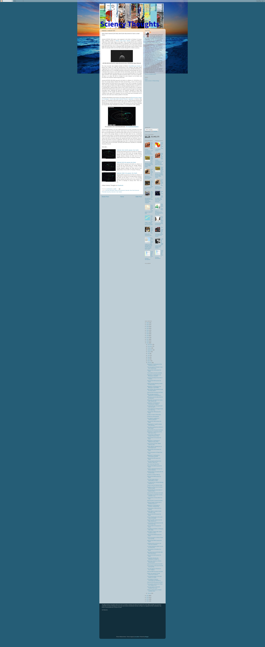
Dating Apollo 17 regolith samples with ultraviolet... (154, 425)
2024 (147, 326)
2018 (147, 337)
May (149, 357)
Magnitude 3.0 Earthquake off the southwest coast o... (154, 365)
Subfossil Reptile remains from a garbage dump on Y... (154, 503)
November (150, 346)
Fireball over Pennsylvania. (153, 416)
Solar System (119, 191)
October (149, 348)
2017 (147, 339)
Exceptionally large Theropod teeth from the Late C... (155, 406)
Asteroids (127, 190)
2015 (147, 342)
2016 (147, 341)
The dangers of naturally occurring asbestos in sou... (154, 495)
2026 (147, 322)
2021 (147, 332)
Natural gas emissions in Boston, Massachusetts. (154, 561)
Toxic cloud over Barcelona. (153, 464)
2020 (147, 333)
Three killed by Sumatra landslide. (154, 372)
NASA (117, 40)
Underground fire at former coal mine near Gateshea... (154, 544)
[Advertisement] (154, 104)
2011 (147, 601)
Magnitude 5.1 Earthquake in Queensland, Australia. (153, 456)
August (149, 351)
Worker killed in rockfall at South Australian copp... (154, 512)
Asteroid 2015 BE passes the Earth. (155, 582)
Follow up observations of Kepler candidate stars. (154, 590)
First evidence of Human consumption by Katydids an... (154, 580)
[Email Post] (119, 188)
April (149, 358)
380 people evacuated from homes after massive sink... (155, 401)
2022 (147, 330)
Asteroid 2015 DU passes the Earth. (155, 392)
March (149, 360)
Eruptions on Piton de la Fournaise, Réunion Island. (155, 488)
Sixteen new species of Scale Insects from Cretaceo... (153, 574)
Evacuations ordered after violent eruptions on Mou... (154, 532)
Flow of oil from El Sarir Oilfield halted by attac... (154, 444)
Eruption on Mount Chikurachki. (154, 414)
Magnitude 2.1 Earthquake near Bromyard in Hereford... (154, 375)
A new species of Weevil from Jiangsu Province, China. (153, 435)
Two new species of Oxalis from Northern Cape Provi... (154, 462)
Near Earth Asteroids (134, 190)
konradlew (137, 636)
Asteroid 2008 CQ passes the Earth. (155, 571)
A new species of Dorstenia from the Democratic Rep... (155, 523)
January (149, 593)
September (150, 349)
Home (122, 196)
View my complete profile (150, 74)
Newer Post (105, 196)
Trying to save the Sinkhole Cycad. (154, 485)
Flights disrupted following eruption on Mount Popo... (154, 384)
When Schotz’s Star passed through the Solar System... (155, 390)
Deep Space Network (125, 40)
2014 (147, 595)
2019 (147, 335)
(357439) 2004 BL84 (109, 190)
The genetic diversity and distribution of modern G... (153, 559)
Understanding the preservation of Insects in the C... (154, 490)
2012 (147, 599)
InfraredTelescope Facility (134, 66)
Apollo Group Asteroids (120, 190)
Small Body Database (133, 126)
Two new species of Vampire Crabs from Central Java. (155, 368)
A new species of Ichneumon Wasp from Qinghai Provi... (154, 584)
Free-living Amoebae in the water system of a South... (154, 577)
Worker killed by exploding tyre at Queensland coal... (154, 447)
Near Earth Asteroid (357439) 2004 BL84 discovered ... (155, 553)
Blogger (147, 636)
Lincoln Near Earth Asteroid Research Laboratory (121, 99)
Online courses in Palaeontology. (152, 80)
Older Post (139, 196)
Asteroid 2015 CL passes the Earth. (155, 500)
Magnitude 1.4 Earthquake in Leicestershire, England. (153, 403)
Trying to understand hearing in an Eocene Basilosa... (154, 469)
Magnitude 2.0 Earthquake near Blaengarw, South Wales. (154, 387)
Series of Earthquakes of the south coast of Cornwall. (154, 518)
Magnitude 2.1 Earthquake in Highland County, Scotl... (153, 441)
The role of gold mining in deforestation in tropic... (153, 480)
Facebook (120, 185)
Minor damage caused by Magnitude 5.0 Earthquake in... (154, 395)
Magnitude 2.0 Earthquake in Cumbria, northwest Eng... (153, 506)
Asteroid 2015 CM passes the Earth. (155, 492)
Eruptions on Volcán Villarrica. (153, 474)
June (149, 355)
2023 (147, 328)
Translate (155, 131)
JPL (127, 126)
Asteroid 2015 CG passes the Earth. (155, 430)
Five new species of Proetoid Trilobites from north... (153, 587)
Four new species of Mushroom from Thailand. (154, 569)
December (150, 344)
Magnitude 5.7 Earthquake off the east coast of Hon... (154, 432)
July (149, 353)
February (150, 362)
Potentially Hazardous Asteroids (109, 191)
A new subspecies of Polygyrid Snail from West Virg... (155, 409)
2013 (147, 597)
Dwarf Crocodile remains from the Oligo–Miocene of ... (154, 520)
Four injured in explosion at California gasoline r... (153, 419)
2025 (147, 324)
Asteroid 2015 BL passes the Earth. (126, 162)
